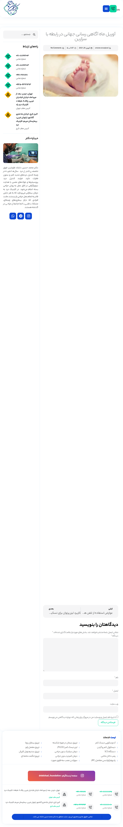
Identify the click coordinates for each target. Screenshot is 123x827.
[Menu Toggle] (106, 8)
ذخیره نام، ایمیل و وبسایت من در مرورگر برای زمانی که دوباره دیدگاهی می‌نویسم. (82, 717)
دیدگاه (114, 636)
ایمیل (115, 691)
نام (116, 678)
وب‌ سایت (114, 704)
